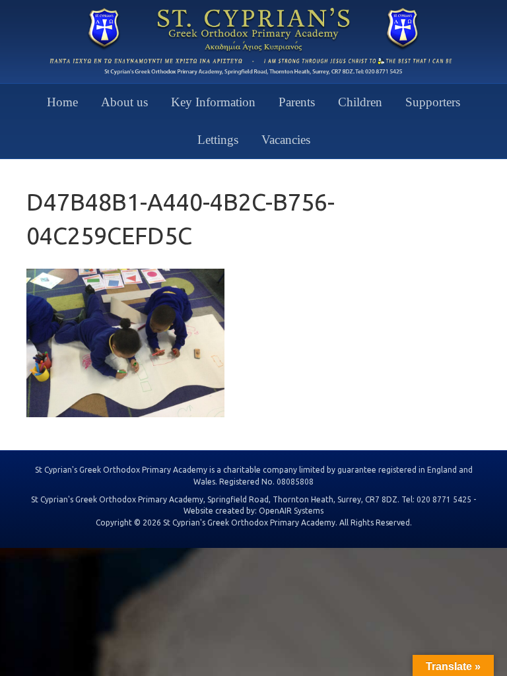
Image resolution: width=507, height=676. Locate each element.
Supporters (432, 102)
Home (62, 102)
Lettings (217, 140)
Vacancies (285, 140)
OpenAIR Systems (291, 510)
